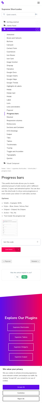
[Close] (40, 366)
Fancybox (10, 69)
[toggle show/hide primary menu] (38, 3)
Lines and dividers (13, 107)
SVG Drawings (12, 131)
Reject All (21, 399)
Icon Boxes (11, 55)
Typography (11, 155)
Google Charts (12, 76)
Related (10, 117)
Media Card (11, 93)
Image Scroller (12, 62)
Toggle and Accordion (15, 151)
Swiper (9, 134)
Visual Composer (13, 163)
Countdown (11, 52)
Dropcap (10, 65)
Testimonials (12, 144)
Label (9, 100)
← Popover (7, 261)
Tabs (9, 138)
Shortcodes (11, 29)
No (17, 277)
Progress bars (13, 113)
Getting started (13, 22)
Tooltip (9, 148)
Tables (9, 141)
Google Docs (12, 72)
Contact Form (12, 48)
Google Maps (12, 79)
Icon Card (10, 58)
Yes (24, 277)
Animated (10, 34)
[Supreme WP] (3, 3)
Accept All (21, 387)
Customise (21, 393)
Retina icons (11, 124)
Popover (10, 110)
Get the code (9, 242)
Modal (9, 96)
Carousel (10, 45)
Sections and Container (15, 127)
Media (9, 89)
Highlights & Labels (14, 86)
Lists (8, 103)
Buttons (10, 41)
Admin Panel (11, 25)
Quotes (9, 158)
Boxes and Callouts (14, 38)
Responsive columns (14, 120)
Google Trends (12, 83)
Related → (35, 261)
